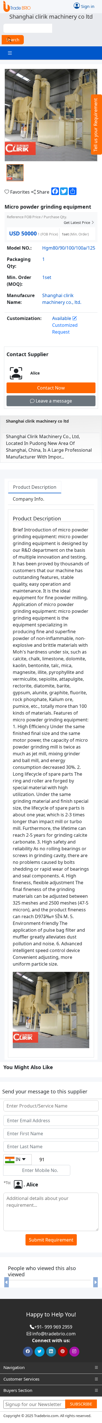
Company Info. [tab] (28, 499)
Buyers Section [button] (17, 1390)
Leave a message (53, 401)
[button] (6, 1282)
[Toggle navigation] (9, 53)
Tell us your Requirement (95, 125)
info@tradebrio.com (54, 1334)
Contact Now (51, 388)
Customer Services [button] (21, 1379)
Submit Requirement (51, 1240)
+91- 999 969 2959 (53, 1327)
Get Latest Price (77, 222)
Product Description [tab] (34, 487)
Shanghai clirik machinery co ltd (37, 421)
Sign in (87, 6)
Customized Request (65, 328)
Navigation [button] (14, 1367)
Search (12, 39)
